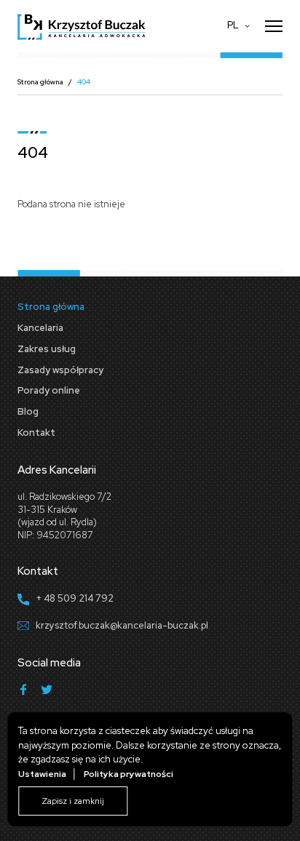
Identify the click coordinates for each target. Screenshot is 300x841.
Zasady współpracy (60, 370)
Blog (28, 411)
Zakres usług (46, 349)
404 (83, 82)
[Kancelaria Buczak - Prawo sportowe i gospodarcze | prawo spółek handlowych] (81, 26)
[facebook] (23, 691)
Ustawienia (42, 774)
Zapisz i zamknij (73, 801)
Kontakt (36, 432)
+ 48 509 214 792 (75, 598)
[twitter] (46, 691)
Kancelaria (40, 328)
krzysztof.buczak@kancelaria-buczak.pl (122, 625)
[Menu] (273, 26)
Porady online (48, 390)
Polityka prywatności (128, 774)
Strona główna (40, 82)
